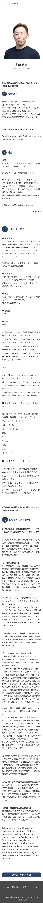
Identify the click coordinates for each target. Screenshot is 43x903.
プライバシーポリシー (31, 887)
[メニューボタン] (3, 3)
